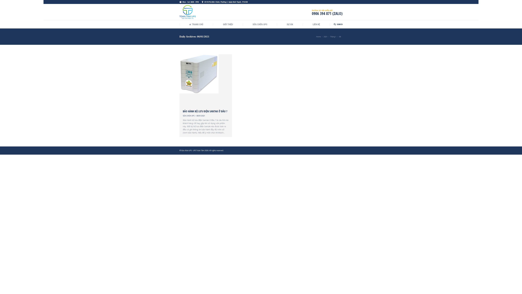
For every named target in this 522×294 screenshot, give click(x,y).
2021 (325, 37)
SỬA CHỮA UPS (188, 116)
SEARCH (340, 24)
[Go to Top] (518, 290)
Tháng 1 (333, 37)
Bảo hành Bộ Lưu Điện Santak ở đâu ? (205, 111)
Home (318, 37)
